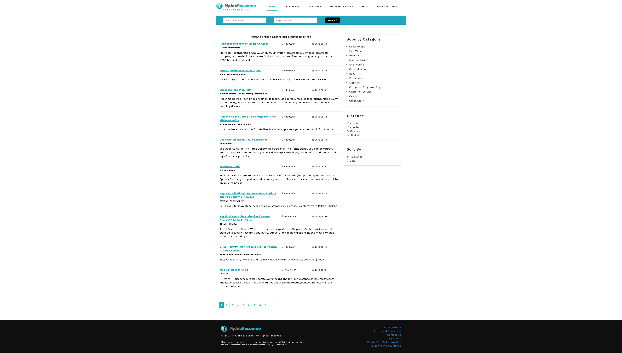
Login (364, 6)
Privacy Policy (392, 327)
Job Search (313, 6)
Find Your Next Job (236, 10)
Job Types (290, 6)
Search (331, 20)
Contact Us (394, 334)
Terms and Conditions (387, 331)
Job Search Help (340, 6)
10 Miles (355, 123)
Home (272, 6)
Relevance (356, 156)
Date (352, 160)
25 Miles (355, 131)
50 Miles (355, 134)
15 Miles (355, 127)
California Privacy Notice (385, 345)
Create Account (386, 6)
